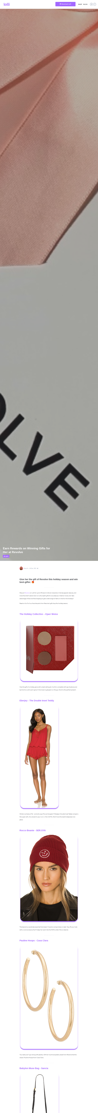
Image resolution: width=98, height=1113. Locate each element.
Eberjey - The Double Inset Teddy (37, 700)
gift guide (6, 556)
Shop (80, 4)
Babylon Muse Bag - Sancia (34, 1068)
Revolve (27, 593)
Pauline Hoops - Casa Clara (34, 940)
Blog (85, 4)
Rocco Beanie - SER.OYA (33, 830)
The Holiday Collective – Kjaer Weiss (39, 614)
